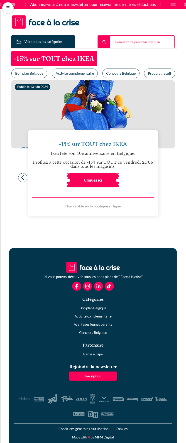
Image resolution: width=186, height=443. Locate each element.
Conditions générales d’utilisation (83, 429)
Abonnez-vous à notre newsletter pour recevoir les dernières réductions (93, 4)
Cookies (122, 429)
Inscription (93, 376)
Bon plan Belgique (29, 73)
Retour (22, 177)
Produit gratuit (159, 73)
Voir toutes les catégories (43, 41)
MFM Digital (104, 437)
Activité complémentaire (75, 73)
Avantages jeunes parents (93, 324)
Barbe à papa (93, 354)
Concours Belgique (121, 73)
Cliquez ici (93, 180)
